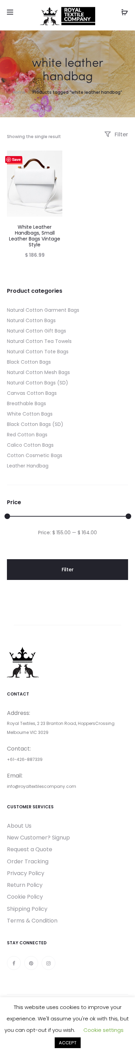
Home (19, 92)
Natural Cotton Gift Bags (36, 330)
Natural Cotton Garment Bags (43, 310)
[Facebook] (14, 963)
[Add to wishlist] (53, 159)
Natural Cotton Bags (31, 320)
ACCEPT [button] (67, 1042)
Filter (120, 134)
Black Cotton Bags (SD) (35, 424)
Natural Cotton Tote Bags (38, 351)
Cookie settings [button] (103, 1030)
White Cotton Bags (30, 413)
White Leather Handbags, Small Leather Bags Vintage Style (34, 236)
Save (16, 159)
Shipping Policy (27, 909)
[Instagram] (48, 963)
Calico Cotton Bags (30, 445)
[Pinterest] (31, 963)
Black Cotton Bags (29, 361)
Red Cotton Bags (27, 434)
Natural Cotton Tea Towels (39, 341)
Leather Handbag (27, 465)
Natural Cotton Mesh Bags (38, 372)
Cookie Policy (25, 897)
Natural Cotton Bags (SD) (37, 382)
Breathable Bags (26, 403)
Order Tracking (27, 861)
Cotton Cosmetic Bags (34, 455)
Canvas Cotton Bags (32, 393)
